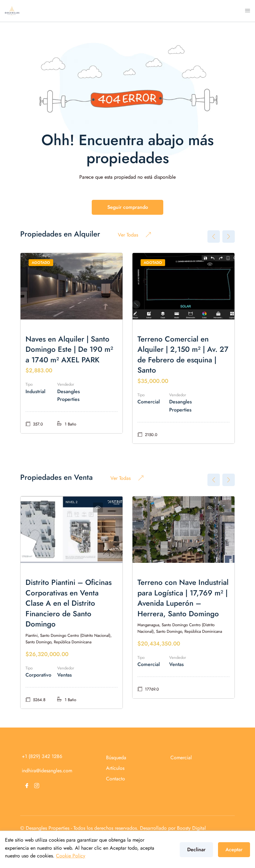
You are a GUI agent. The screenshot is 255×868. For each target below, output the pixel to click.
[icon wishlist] (98, 264)
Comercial (181, 757)
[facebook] (27, 786)
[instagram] (37, 786)
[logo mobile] (12, 10)
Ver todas (128, 234)
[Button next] (228, 236)
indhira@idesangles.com (47, 770)
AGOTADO (41, 262)
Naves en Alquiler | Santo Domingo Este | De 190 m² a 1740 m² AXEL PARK (69, 349)
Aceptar (234, 849)
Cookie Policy (70, 855)
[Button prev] (213, 236)
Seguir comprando (127, 207)
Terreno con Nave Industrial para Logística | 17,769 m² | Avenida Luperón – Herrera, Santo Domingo (183, 598)
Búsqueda (116, 757)
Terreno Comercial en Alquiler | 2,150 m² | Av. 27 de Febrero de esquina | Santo (182, 354)
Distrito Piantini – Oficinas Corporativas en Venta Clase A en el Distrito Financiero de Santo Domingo (69, 603)
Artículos (115, 768)
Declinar (196, 849)
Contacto (115, 778)
